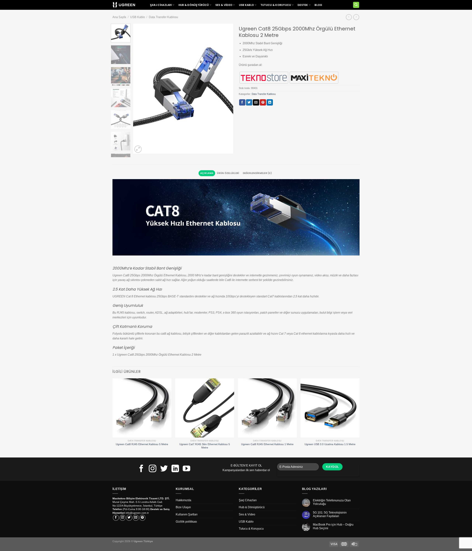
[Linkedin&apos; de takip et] (175, 469)
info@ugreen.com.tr (137, 512)
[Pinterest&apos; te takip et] (142, 518)
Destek (303, 5)
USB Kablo (246, 5)
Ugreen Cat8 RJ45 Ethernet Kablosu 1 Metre (267, 444)
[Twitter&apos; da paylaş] (249, 102)
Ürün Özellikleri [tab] (228, 173)
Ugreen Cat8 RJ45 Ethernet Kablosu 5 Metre (142, 444)
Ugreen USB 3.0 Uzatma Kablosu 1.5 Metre (330, 444)
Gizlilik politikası (186, 521)
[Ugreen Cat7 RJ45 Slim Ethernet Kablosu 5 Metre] (204, 407)
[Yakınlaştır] (138, 149)
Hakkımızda (183, 500)
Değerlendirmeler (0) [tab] (257, 173)
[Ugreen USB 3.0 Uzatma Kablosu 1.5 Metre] (330, 407)
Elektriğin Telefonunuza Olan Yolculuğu (332, 502)
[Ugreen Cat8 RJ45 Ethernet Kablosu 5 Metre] (141, 407)
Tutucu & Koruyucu (276, 5)
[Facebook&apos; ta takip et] (141, 469)
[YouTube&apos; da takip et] (186, 469)
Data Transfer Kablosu (163, 17)
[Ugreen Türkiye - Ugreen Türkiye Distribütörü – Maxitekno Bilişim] (124, 5)
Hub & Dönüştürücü (193, 5)
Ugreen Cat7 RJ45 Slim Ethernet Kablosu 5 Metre (204, 446)
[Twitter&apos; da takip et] (164, 469)
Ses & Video (223, 5)
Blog (318, 5)
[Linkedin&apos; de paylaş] (270, 102)
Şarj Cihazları (161, 5)
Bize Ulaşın (183, 507)
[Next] (226, 89)
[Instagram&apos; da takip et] (152, 469)
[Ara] (356, 5)
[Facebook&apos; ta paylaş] (242, 102)
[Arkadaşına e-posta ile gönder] (256, 102)
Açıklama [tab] (206, 173)
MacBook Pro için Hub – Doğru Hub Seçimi (333, 526)
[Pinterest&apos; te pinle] (263, 102)
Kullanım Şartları (186, 514)
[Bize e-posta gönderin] (136, 518)
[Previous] (139, 89)
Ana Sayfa (119, 17)
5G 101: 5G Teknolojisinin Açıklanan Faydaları (330, 514)
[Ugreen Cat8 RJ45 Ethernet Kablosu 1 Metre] (267, 407)
